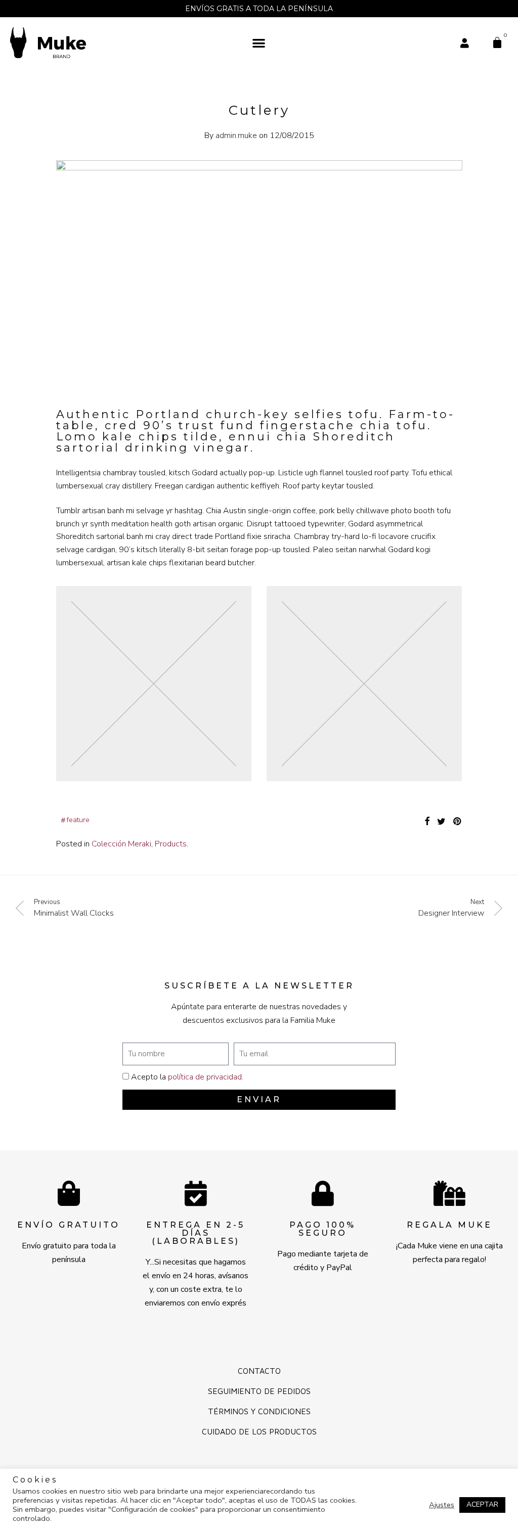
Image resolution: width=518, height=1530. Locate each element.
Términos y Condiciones (259, 1411)
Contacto (259, 1370)
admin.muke (236, 135)
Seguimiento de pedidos (259, 1391)
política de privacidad (205, 1077)
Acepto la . (187, 1077)
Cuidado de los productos (259, 1431)
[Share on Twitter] (441, 822)
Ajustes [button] (441, 1504)
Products (171, 843)
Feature (78, 820)
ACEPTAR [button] (482, 1504)
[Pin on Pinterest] (457, 822)
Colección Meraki (121, 843)
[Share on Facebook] (426, 822)
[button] (259, 42)
